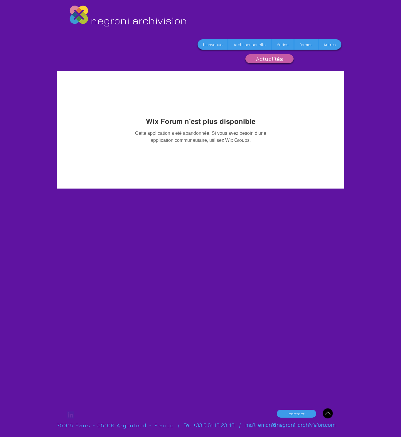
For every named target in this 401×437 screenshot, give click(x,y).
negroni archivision (139, 20)
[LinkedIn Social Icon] (70, 414)
